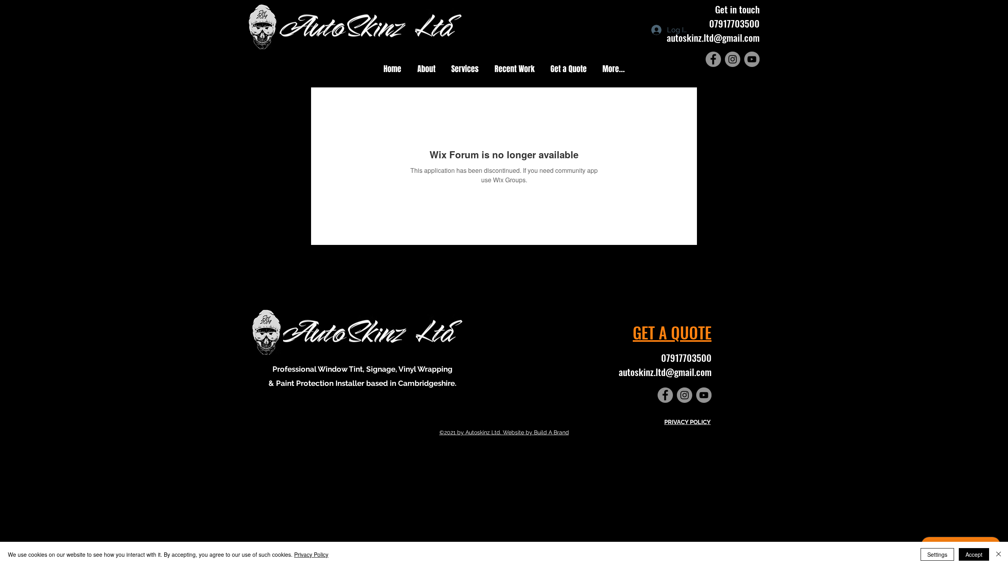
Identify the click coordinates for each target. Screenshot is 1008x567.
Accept (973, 554)
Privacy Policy (311, 554)
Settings (937, 554)
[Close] (998, 554)
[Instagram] (732, 59)
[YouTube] (752, 59)
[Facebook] (713, 59)
